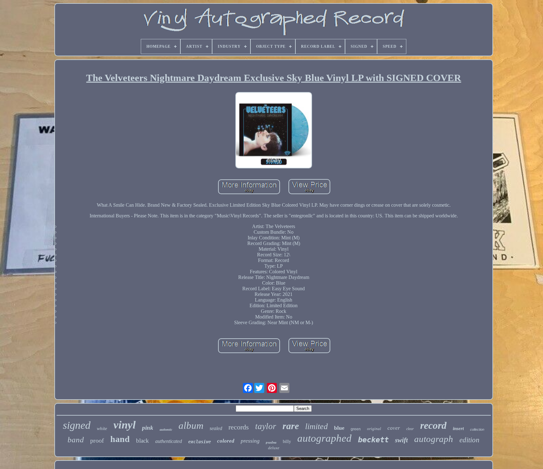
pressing (250, 441)
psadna (271, 442)
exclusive (199, 441)
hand (120, 439)
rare (290, 426)
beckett (373, 439)
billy (287, 441)
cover (393, 428)
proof (97, 440)
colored (225, 441)
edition (469, 440)
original (374, 428)
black (142, 440)
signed (76, 425)
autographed (324, 438)
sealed (216, 428)
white (102, 428)
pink (147, 427)
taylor (265, 426)
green (356, 429)
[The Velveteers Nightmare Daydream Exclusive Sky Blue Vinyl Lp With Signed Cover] (273, 131)
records (238, 427)
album (190, 425)
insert (458, 428)
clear (410, 429)
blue (339, 428)
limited (316, 426)
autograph (433, 439)
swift (401, 440)
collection (477, 429)
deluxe (273, 447)
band (76, 439)
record (433, 425)
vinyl (124, 425)
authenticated (168, 441)
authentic (166, 429)
